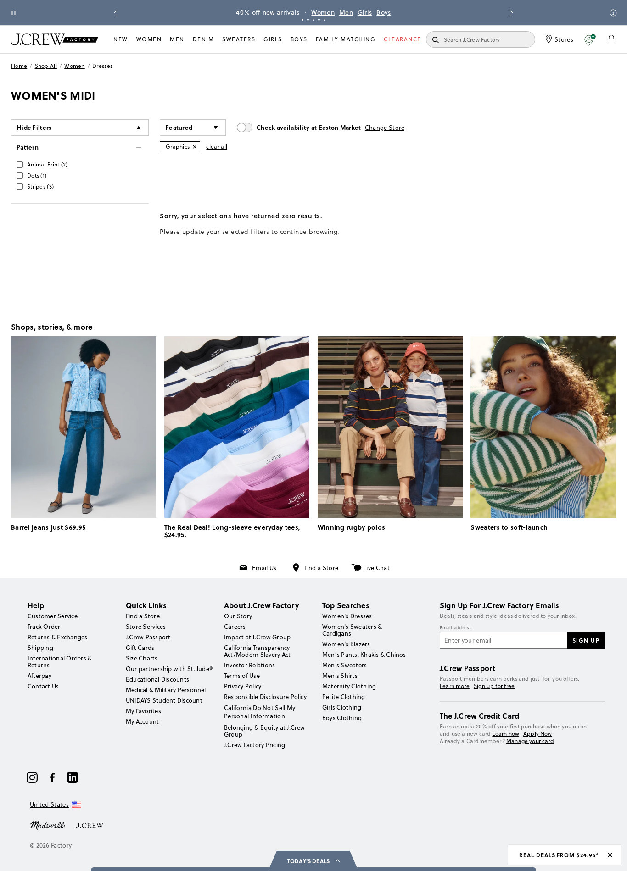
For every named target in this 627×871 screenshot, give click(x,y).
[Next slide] (511, 13)
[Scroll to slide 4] (319, 20)
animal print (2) (47, 164)
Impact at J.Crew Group (257, 637)
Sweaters (238, 39)
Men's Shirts (340, 675)
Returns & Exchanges (58, 637)
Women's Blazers (346, 644)
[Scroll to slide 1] (302, 20)
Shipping (40, 648)
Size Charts (142, 658)
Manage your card (530, 741)
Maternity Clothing (349, 686)
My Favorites (143, 711)
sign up (586, 640)
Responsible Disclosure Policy (265, 697)
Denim (203, 39)
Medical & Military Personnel (166, 690)
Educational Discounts (157, 679)
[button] (590, 39)
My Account (142, 721)
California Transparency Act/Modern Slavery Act (257, 651)
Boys (383, 12)
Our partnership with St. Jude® (169, 669)
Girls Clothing (341, 707)
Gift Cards (140, 648)
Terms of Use (242, 675)
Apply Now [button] (537, 734)
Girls (365, 12)
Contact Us (43, 686)
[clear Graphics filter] (195, 147)
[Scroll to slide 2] (308, 20)
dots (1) (36, 175)
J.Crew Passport (148, 637)
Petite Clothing (343, 697)
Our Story (238, 616)
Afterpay (39, 675)
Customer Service (53, 616)
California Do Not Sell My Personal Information (260, 712)
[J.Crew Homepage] (54, 39)
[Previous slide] (116, 13)
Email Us (264, 568)
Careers (235, 626)
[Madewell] (47, 825)
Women (323, 12)
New (120, 39)
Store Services (146, 626)
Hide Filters (34, 127)
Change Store (385, 127)
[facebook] (52, 777)
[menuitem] (120, 39)
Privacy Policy (242, 686)
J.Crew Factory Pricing (254, 745)
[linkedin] (72, 777)
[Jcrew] (89, 825)
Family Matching (346, 39)
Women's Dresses (347, 616)
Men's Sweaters (344, 665)
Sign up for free (494, 686)
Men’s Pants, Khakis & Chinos (364, 654)
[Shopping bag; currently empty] (611, 39)
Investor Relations (249, 665)
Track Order (44, 626)
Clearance (402, 39)
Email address (456, 628)
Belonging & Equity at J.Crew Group (264, 730)
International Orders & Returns (60, 661)
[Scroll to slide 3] (313, 20)
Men (346, 12)
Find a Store (321, 568)
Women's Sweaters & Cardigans (352, 630)
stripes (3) (40, 186)
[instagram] (32, 777)
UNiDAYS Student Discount (164, 700)
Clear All (216, 146)
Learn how (505, 734)
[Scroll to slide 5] (324, 20)
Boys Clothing (342, 718)
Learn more (455, 686)
